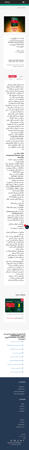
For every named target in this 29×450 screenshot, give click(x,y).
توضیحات (12, 76)
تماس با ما (22, 422)
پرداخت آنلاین (21, 389)
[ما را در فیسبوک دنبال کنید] (23, 440)
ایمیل (14, 61)
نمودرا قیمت (21, 61)
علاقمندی (10, 61)
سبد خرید (22, 408)
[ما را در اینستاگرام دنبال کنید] (15, 440)
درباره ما (22, 419)
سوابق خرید (21, 411)
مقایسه (17, 61)
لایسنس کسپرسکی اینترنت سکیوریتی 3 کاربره (15, 315)
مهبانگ (10, 444)
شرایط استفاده (21, 424)
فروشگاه (19, 7)
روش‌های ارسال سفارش (19, 391)
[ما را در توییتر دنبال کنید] (21, 440)
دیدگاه (10, 79)
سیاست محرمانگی (20, 427)
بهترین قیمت (21, 386)
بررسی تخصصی (20, 79)
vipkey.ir (20, 443)
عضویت (22, 404)
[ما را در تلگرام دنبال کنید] (18, 440)
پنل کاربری (22, 406)
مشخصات (21, 76)
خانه (24, 7)
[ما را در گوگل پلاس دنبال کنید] (11, 440)
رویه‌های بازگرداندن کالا (19, 394)
